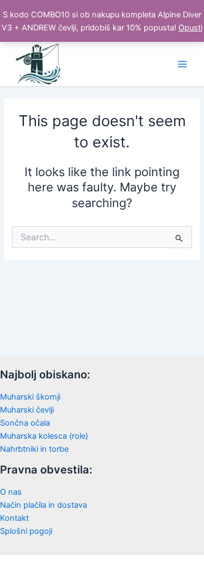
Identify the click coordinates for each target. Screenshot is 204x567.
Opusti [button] (190, 28)
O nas (11, 492)
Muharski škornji (30, 397)
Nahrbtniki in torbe (34, 449)
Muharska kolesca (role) (44, 436)
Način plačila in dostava (43, 505)
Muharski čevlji (27, 410)
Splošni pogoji (26, 531)
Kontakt (14, 518)
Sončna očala (25, 423)
